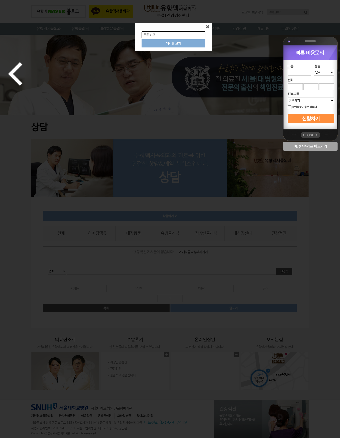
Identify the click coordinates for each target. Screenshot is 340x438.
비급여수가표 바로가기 (310, 146)
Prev (15, 74)
